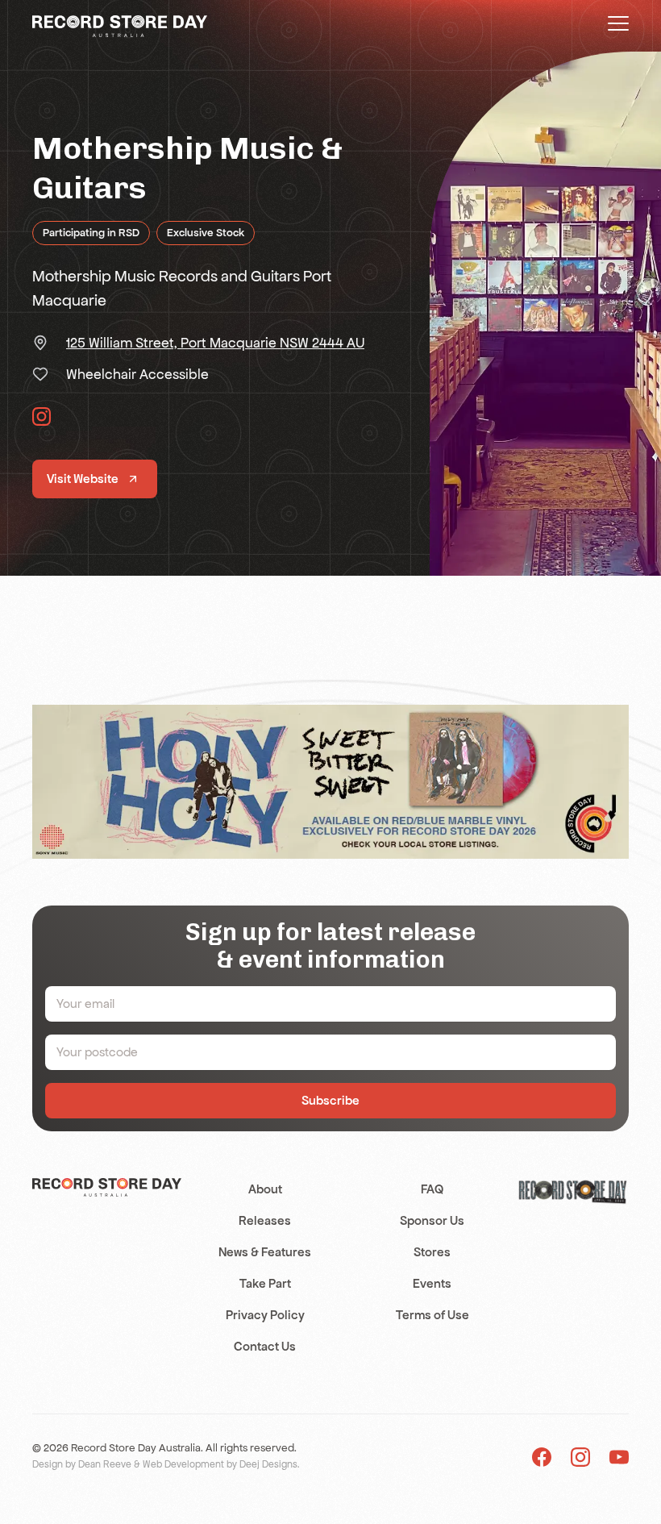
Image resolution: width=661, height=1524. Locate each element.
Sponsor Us (432, 1220)
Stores (432, 1252)
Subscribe (330, 1100)
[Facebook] (541, 1456)
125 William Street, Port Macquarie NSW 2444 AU (215, 343)
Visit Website (82, 478)
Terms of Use (432, 1314)
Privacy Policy (265, 1314)
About (265, 1189)
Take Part (265, 1283)
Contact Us (265, 1346)
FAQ (432, 1189)
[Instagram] (580, 1456)
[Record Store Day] (119, 25)
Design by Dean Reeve (81, 1464)
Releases (265, 1220)
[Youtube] (619, 1456)
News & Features (264, 1252)
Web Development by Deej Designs (220, 1464)
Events (432, 1283)
